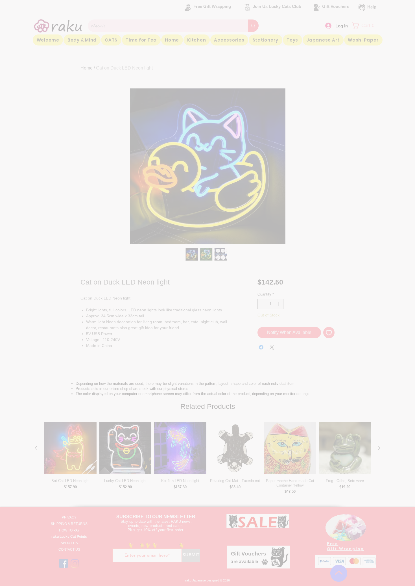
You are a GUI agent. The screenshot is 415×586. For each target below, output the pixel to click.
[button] (315, 26)
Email (132, 68)
